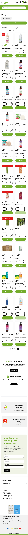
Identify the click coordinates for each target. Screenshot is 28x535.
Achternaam (6, 459)
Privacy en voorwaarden (9, 451)
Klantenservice (6, 483)
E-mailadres (6, 464)
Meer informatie (6, 480)
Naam (5, 454)
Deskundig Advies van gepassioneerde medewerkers (12, 522)
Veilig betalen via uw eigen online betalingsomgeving (11, 517)
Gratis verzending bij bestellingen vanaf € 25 (14, 520)
